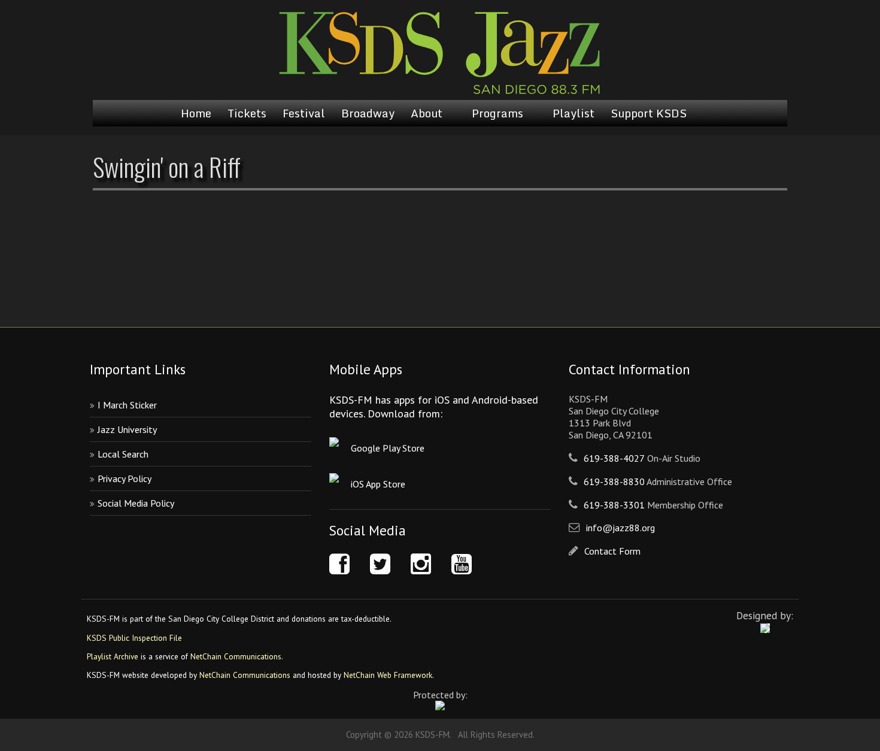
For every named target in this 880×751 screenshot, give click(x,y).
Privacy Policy (124, 478)
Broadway (368, 113)
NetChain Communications (235, 656)
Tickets (246, 113)
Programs (497, 113)
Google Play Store (387, 448)
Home (196, 113)
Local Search (123, 454)
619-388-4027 (614, 458)
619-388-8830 (614, 481)
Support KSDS (649, 113)
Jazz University (127, 429)
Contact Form (612, 551)
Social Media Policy (136, 503)
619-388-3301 (614, 505)
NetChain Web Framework (388, 675)
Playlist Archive (112, 656)
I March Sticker (127, 405)
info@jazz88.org (620, 528)
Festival (304, 113)
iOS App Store (378, 484)
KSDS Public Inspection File (134, 637)
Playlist (573, 113)
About (426, 113)
